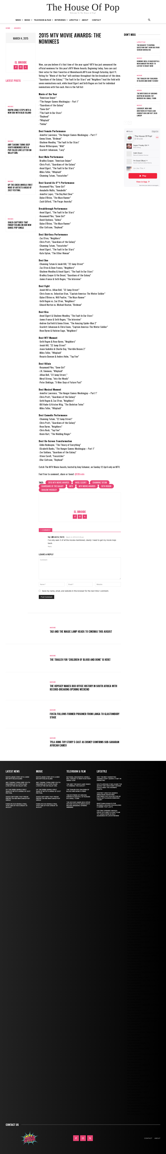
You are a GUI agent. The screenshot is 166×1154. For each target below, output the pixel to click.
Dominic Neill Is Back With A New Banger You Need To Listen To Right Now (148, 63)
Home (8, 28)
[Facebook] (16, 67)
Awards (17, 28)
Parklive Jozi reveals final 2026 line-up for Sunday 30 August (16, 805)
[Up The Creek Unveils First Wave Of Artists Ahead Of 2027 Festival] (21, 169)
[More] (94, 51)
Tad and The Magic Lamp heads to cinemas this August (81, 631)
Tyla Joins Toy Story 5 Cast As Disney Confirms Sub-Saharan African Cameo (84, 743)
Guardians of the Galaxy (52, 486)
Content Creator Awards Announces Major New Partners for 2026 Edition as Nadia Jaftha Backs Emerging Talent (109, 796)
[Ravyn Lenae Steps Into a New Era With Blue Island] (21, 94)
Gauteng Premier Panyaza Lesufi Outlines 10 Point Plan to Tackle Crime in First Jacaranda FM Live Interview (108, 813)
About (85, 20)
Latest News (13, 771)
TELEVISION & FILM (76, 771)
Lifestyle (73, 20)
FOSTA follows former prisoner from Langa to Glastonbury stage (84, 715)
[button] (149, 20)
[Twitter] (25, 67)
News (18, 20)
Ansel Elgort (81, 482)
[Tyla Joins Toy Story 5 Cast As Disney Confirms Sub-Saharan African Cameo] (26, 742)
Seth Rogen (106, 486)
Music (27, 20)
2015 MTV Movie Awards (58, 482)
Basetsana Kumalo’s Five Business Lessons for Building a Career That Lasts (109, 805)
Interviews (60, 20)
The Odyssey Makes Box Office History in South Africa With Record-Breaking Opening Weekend (83, 687)
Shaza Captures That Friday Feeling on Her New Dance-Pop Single (19, 225)
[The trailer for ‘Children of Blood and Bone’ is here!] (26, 658)
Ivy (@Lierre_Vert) (56, 537)
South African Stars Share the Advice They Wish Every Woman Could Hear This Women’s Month (109, 786)
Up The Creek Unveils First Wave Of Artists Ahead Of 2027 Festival (20, 187)
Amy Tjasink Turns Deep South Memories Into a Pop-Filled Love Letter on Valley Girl (19, 148)
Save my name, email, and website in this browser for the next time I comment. (75, 591)
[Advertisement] (145, 210)
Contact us (12, 1124)
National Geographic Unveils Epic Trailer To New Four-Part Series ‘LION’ (78, 778)
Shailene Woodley (49, 489)
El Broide (21, 62)
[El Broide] (20, 52)
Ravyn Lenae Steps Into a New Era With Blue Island (19, 111)
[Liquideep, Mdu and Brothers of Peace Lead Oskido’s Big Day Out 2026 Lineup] (129, 111)
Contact (96, 20)
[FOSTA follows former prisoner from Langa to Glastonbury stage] (26, 714)
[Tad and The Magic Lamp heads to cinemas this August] (26, 630)
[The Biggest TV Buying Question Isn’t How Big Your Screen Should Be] (129, 46)
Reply (50, 546)
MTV (71, 486)
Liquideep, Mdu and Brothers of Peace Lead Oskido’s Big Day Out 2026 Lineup (147, 112)
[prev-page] (125, 122)
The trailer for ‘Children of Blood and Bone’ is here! (80, 659)
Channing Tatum (99, 482)
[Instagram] (21, 67)
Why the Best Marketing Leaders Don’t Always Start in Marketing (109, 778)
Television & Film (42, 20)
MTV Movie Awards (87, 486)
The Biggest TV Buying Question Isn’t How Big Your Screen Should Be (148, 47)
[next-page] (129, 122)
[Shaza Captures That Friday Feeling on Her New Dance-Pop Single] (21, 207)
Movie (53, 627)
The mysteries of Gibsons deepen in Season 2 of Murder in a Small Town (147, 95)
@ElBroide (80, 474)
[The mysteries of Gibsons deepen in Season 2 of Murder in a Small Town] (129, 95)
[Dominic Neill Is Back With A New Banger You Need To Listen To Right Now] (129, 62)
